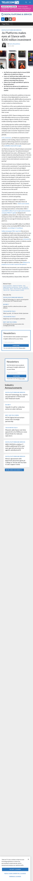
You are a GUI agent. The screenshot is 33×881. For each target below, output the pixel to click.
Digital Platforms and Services (11, 30)
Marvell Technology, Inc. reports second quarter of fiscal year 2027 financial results (16, 300)
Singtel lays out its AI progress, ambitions (14, 318)
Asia (24, 285)
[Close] (28, 859)
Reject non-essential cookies (15, 873)
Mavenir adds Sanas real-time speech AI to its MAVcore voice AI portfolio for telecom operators (16, 433)
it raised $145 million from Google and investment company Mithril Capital (16, 211)
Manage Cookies (15, 876)
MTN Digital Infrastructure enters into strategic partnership (13, 324)
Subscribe (16, 345)
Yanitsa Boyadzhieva (14, 43)
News (11, 288)
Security (6, 304)
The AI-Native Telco (9, 311)
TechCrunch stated (23, 203)
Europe (21, 287)
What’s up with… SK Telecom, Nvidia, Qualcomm (15, 313)
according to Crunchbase (15, 228)
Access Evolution (7, 285)
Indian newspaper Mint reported (11, 231)
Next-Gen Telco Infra (10, 322)
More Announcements (14, 470)
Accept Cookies (15, 869)
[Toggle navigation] (29, 2)
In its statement (6, 138)
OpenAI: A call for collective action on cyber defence (15, 408)
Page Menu (5, 24)
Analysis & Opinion (17, 285)
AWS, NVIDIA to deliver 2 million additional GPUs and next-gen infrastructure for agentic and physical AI (14, 447)
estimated (26, 239)
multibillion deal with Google (12, 146)
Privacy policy (22, 348)
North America (17, 288)
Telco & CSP (6, 290)
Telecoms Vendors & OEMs (17, 290)
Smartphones (25, 288)
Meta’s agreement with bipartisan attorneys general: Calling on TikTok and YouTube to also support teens (15, 461)
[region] (15, 868)
